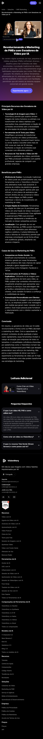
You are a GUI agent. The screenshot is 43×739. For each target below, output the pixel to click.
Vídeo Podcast (7, 531)
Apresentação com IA (9, 527)
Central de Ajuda (7, 663)
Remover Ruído (7, 555)
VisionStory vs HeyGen (9, 606)
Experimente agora (20, 91)
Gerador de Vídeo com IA (10, 573)
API (3, 729)
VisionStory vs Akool (9, 623)
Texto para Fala (7, 538)
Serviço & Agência (8, 692)
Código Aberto (7, 670)
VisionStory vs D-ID (8, 613)
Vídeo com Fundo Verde (10, 548)
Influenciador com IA (9, 570)
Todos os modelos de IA (10, 652)
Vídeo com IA (6, 517)
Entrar (33, 3)
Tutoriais (5, 660)
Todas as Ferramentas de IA (11, 598)
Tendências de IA (8, 674)
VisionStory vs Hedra (9, 616)
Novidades (5, 677)
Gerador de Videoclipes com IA (12, 580)
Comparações (6, 667)
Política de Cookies (8, 711)
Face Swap (5, 584)
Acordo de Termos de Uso (11, 718)
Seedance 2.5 (6, 645)
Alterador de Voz (7, 551)
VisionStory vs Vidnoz (9, 620)
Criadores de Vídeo (8, 685)
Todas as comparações (10, 627)
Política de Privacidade (9, 707)
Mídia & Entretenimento (10, 696)
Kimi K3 (4, 642)
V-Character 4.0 (7, 635)
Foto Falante (6, 594)
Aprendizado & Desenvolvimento (13, 699)
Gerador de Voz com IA (10, 591)
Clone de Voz (6, 534)
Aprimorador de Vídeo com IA (12, 577)
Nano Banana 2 (7, 638)
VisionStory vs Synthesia (10, 609)
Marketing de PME (8, 689)
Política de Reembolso (9, 714)
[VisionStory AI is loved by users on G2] (21, 505)
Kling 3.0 (5, 648)
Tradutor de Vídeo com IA (10, 587)
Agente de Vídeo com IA (10, 520)
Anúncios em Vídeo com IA (11, 524)
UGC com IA (6, 566)
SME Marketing (21, 9)
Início (3, 9)
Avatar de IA (6, 563)
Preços (4, 726)
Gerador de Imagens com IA (11, 541)
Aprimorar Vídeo (7, 544)
